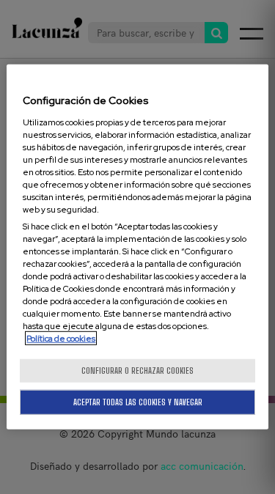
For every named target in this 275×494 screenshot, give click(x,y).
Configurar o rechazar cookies (137, 370)
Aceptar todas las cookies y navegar (137, 402)
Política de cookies (60, 338)
